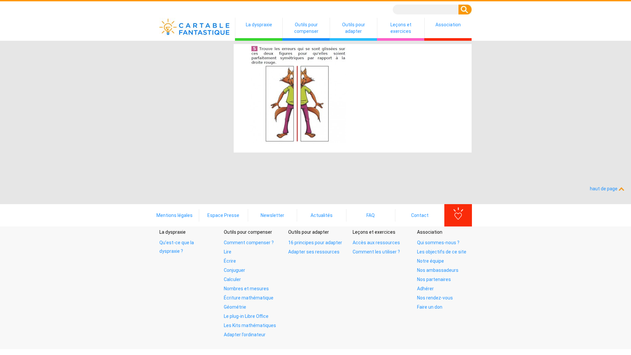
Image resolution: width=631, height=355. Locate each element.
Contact (420, 215)
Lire (227, 251)
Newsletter (272, 215)
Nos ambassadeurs (437, 270)
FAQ (370, 215)
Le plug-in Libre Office (246, 316)
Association (448, 24)
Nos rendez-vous (435, 297)
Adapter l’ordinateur (245, 334)
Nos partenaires (434, 279)
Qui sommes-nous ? (438, 242)
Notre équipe (430, 261)
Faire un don (429, 307)
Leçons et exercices (400, 28)
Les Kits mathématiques (250, 325)
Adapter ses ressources (313, 251)
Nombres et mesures (246, 288)
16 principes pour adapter (315, 242)
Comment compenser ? (249, 242)
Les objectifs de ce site (441, 251)
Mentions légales (174, 215)
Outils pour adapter (353, 28)
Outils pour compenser (306, 28)
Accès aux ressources (376, 242)
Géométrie (235, 307)
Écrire (230, 261)
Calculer (232, 279)
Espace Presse (223, 215)
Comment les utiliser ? (376, 251)
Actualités (322, 215)
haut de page (604, 188)
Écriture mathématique (248, 297)
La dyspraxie (259, 24)
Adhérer (425, 288)
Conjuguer (234, 270)
